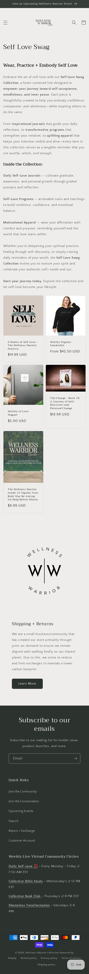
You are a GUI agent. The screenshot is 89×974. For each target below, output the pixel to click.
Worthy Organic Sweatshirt (60, 344)
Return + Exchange (22, 831)
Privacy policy (49, 958)
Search (14, 821)
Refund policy (29, 958)
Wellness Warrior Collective (42, 952)
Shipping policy (47, 964)
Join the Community (23, 791)
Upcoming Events (21, 811)
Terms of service (71, 958)
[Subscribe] (75, 758)
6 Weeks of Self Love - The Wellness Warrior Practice (23, 346)
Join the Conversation (24, 801)
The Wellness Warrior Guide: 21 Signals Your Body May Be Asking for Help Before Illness (23, 494)
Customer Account (22, 840)
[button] (5, 22)
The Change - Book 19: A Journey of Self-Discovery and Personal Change (65, 403)
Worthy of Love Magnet (18, 413)
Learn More (27, 683)
